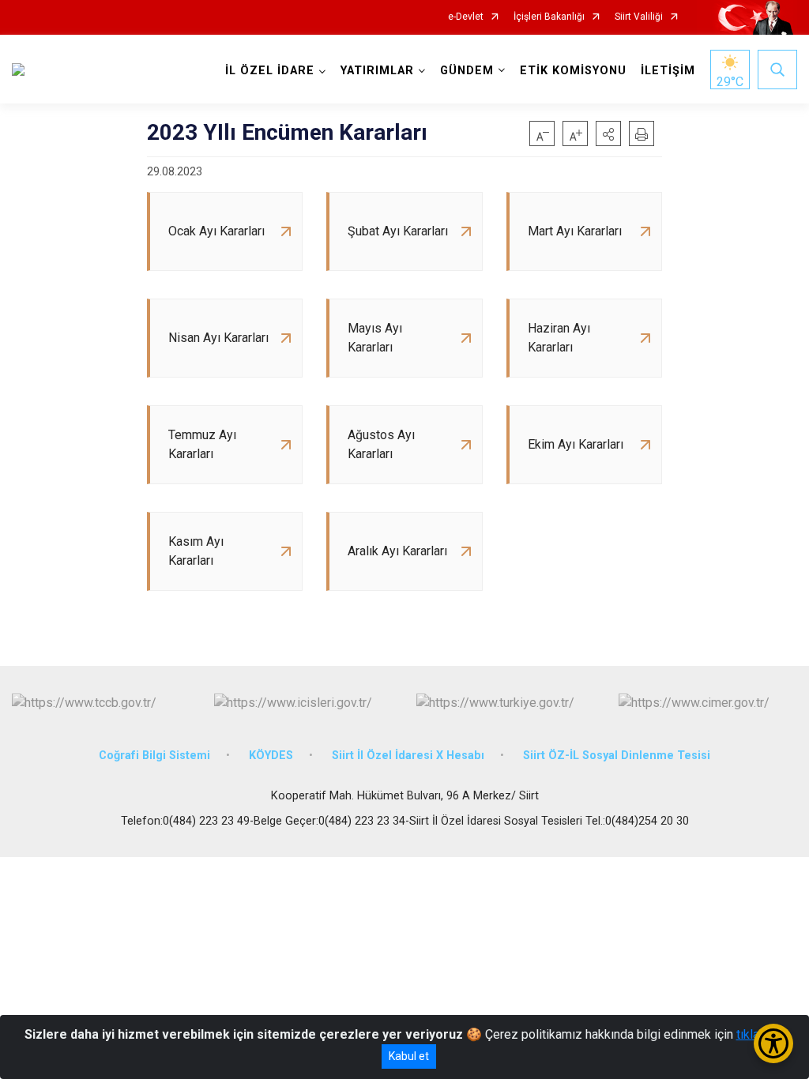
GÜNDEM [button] (467, 70)
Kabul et (409, 1056)
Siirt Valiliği (639, 17)
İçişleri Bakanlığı (549, 17)
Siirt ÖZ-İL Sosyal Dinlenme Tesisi (616, 755)
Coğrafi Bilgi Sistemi (154, 755)
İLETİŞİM (668, 70)
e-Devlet (466, 17)
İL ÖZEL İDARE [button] (269, 70)
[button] (608, 133)
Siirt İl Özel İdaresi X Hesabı (408, 755)
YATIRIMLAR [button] (377, 70)
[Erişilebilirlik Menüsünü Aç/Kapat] (773, 1043)
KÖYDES (271, 755)
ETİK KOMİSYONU (573, 70)
